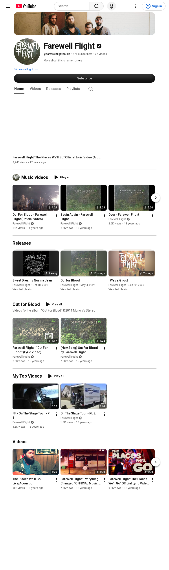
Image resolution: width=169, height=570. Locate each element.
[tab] (19, 89)
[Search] (97, 6)
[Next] (155, 198)
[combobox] (73, 6)
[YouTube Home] (25, 6)
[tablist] (84, 89)
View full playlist (23, 289)
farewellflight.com (28, 69)
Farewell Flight (21, 223)
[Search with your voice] (111, 6)
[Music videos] (17, 177)
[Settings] (135, 6)
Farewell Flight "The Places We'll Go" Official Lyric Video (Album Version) (57, 157)
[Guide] (8, 6)
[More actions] (56, 215)
